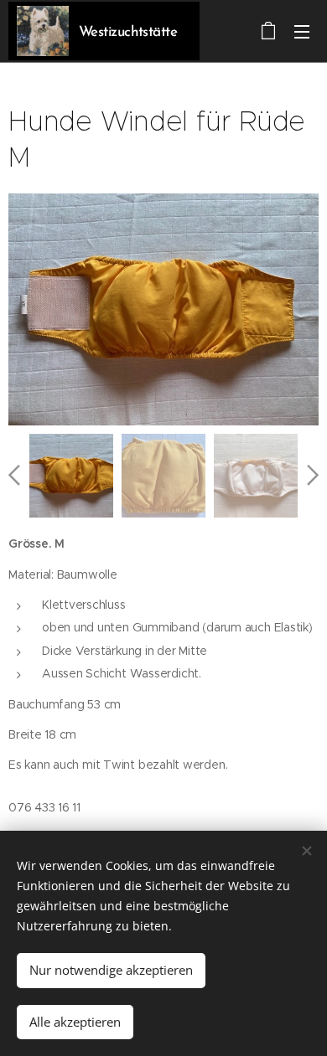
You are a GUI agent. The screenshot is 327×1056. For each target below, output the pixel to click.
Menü (302, 31)
